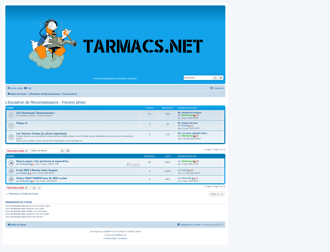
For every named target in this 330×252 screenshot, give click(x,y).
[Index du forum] (115, 41)
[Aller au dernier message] (198, 161)
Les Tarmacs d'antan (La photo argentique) (41, 133)
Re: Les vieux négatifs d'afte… (193, 133)
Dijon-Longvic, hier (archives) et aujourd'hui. (42, 161)
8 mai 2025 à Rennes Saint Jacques (37, 170)
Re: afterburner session (189, 112)
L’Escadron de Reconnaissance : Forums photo (45, 102)
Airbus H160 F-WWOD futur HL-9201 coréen (41, 178)
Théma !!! (21, 123)
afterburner (187, 115)
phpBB (107, 231)
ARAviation (25, 164)
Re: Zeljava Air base (188, 123)
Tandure (24, 173)
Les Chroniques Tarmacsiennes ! (35, 112)
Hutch (184, 125)
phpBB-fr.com (120, 235)
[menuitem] (28, 88)
